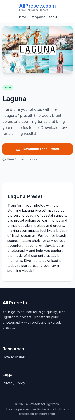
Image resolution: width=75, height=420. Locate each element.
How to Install (13, 357)
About (53, 17)
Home (22, 17)
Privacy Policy (13, 383)
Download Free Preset (41, 149)
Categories (37, 17)
